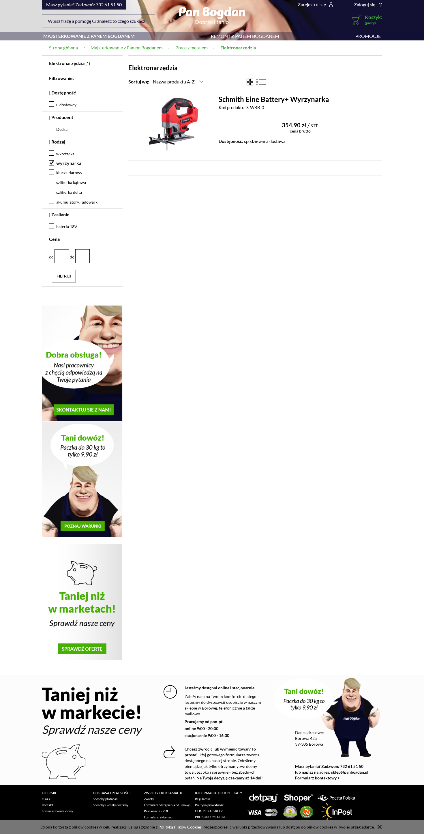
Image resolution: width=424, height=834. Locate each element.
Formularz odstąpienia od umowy (167, 805)
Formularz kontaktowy (57, 811)
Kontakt (47, 805)
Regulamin (202, 799)
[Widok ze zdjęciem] (250, 82)
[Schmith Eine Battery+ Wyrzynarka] (173, 122)
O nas (46, 799)
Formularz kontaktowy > (317, 777)
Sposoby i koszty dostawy (110, 805)
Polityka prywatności (209, 805)
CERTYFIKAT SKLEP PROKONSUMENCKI (210, 814)
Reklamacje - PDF (156, 811)
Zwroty (149, 799)
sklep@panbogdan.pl (349, 772)
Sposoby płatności (105, 799)
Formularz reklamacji (158, 817)
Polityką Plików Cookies (180, 826)
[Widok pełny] (261, 82)
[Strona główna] (212, 15)
